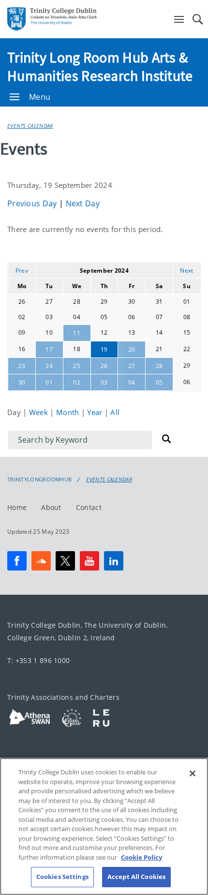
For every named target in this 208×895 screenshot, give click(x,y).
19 (104, 349)
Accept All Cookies (136, 876)
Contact (89, 507)
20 (131, 349)
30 (22, 382)
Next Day (83, 203)
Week (39, 412)
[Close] (192, 773)
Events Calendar (30, 125)
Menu (39, 97)
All (114, 412)
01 (49, 382)
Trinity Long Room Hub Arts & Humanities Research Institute (100, 66)
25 (76, 366)
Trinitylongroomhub (39, 479)
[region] (104, 826)
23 (22, 366)
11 (76, 333)
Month (68, 412)
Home (17, 507)
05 (159, 382)
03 (104, 382)
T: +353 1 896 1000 (38, 660)
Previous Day (33, 203)
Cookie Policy (141, 857)
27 (131, 366)
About (51, 507)
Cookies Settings (62, 876)
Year (95, 412)
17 (49, 349)
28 (159, 366)
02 (76, 382)
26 (104, 366)
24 (49, 366)
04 (131, 382)
